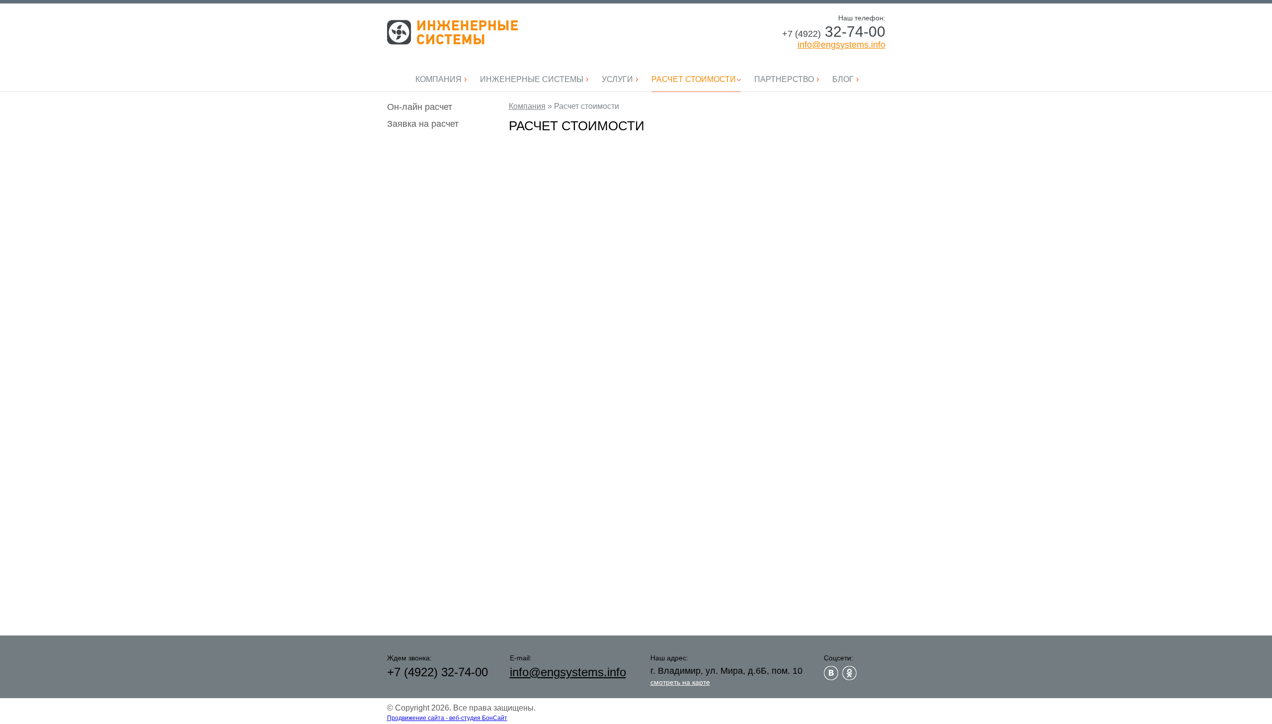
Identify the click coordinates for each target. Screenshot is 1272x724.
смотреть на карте (680, 682)
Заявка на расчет (423, 124)
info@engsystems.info (841, 45)
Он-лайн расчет (419, 107)
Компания (527, 106)
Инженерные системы (452, 32)
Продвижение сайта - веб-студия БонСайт (447, 718)
